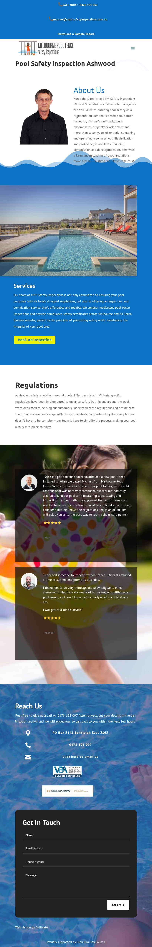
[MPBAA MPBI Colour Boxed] (67, 791)
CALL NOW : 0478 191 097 (80, 5)
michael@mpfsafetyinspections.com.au (80, 19)
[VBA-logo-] (67, 771)
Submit (118, 904)
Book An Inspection (35, 340)
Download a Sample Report (76, 34)
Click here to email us (80, 756)
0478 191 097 (67, 715)
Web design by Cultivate (31, 927)
